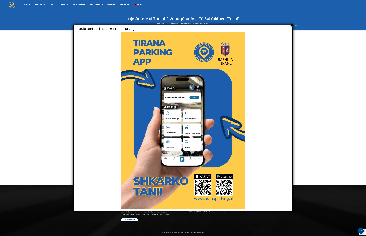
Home (159, 23)
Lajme (51, 5)
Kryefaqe (26, 5)
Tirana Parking (178, 233)
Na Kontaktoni (129, 220)
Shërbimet (62, 5)
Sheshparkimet (95, 5)
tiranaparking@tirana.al (201, 211)
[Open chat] (361, 231)
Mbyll (292, 25)
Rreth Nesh (39, 5)
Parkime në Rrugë (78, 5)
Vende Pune (124, 5)
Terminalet (111, 5)
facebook (222, 211)
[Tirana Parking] (12, 4)
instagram (225, 211)
